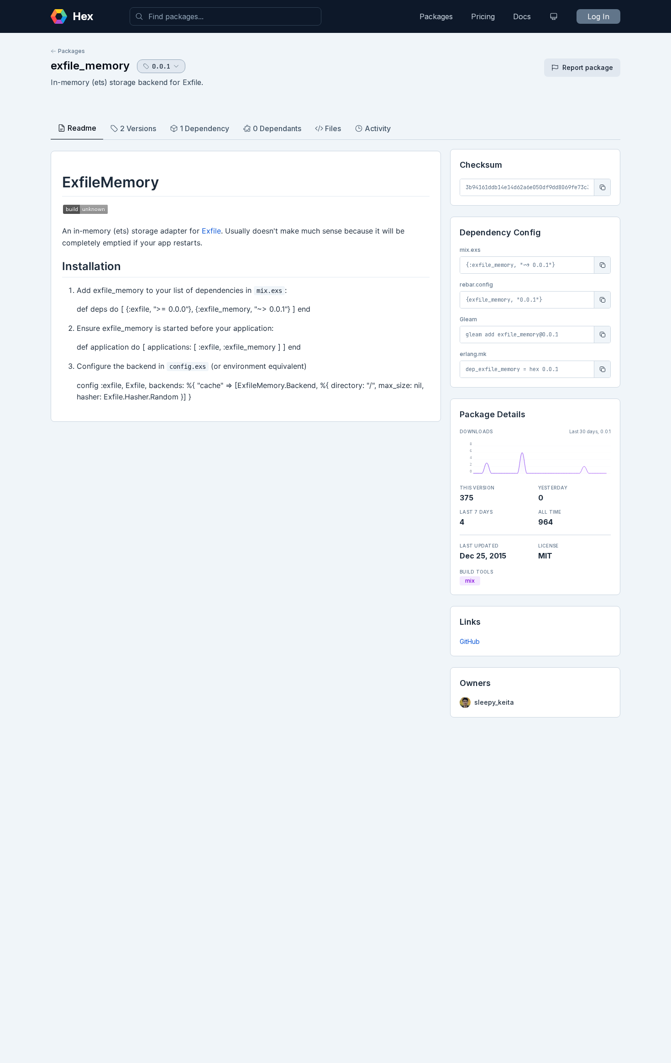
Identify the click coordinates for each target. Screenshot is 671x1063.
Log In (598, 16)
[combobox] (225, 16)
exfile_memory (90, 65)
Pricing (483, 16)
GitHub (470, 641)
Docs (522, 16)
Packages (436, 16)
